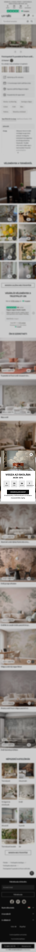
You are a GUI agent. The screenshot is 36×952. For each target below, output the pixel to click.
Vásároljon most (18, 492)
